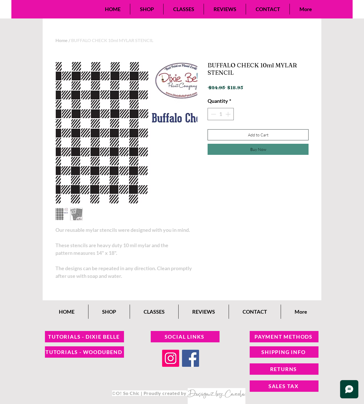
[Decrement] (212, 114)
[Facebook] (190, 358)
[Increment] (228, 114)
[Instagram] (170, 358)
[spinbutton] (220, 114)
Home (61, 40)
